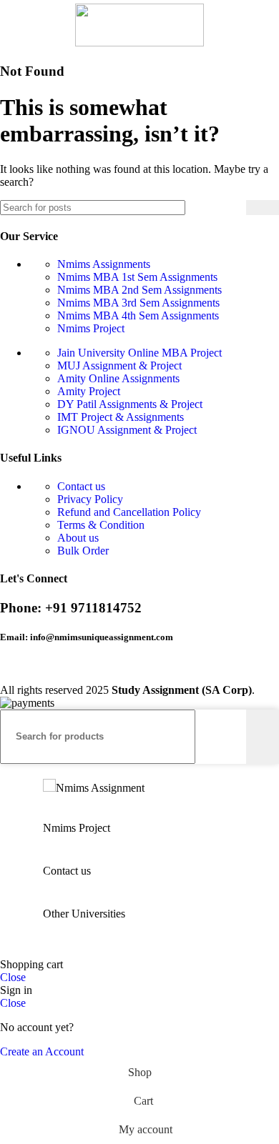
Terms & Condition (101, 525)
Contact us (81, 486)
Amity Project (88, 391)
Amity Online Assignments (118, 378)
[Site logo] (139, 42)
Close (13, 977)
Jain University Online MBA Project (139, 353)
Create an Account (42, 1051)
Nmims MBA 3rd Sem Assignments (138, 303)
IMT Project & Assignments (120, 417)
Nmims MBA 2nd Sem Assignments (139, 290)
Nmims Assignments (103, 264)
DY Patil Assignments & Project (129, 404)
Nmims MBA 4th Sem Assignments (138, 315)
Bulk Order (83, 550)
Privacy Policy (90, 499)
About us (78, 538)
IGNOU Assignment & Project (127, 430)
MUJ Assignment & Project (119, 365)
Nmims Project (90, 328)
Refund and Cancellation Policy (129, 512)
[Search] (262, 207)
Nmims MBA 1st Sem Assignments (137, 277)
